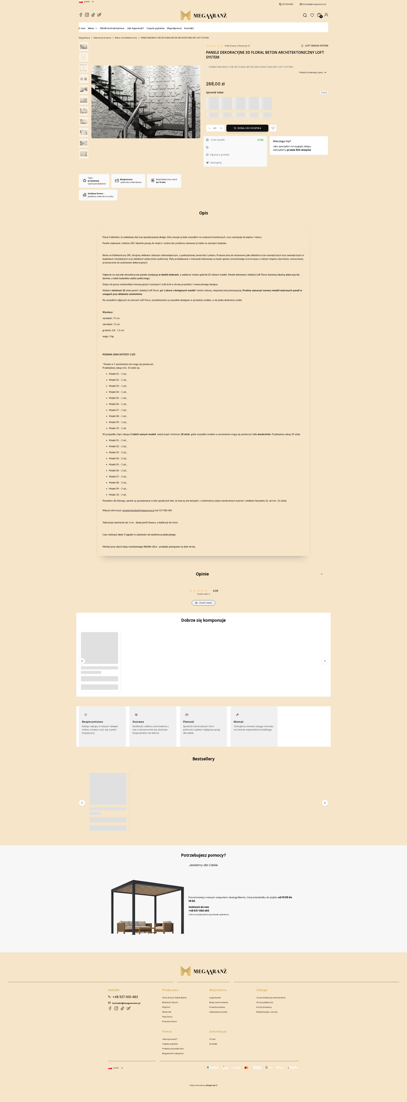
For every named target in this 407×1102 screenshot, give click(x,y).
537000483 (287, 4)
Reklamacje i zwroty (266, 1011)
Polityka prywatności (173, 1048)
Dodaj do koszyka (249, 128)
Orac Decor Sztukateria (174, 997)
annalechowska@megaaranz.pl (138, 510)
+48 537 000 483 (125, 997)
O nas (212, 1039)
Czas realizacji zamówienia (270, 997)
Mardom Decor (170, 1002)
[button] (272, 128)
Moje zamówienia (218, 1002)
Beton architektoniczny (126, 37)
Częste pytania (170, 1043)
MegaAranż (84, 37)
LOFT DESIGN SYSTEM (316, 45)
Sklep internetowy (202, 1085)
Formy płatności (264, 1002)
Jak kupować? (169, 1039)
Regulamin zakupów (173, 1053)
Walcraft (166, 1011)
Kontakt (213, 1043)
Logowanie (215, 997)
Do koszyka (99, 687)
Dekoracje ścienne (102, 37)
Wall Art (166, 1007)
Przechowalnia (217, 1007)
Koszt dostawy (264, 1007)
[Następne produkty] (325, 661)
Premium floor (169, 1021)
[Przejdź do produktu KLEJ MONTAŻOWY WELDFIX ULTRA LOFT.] (99, 650)
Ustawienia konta (218, 1011)
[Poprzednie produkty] (82, 661)
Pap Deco (167, 1016)
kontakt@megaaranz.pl (314, 4)
